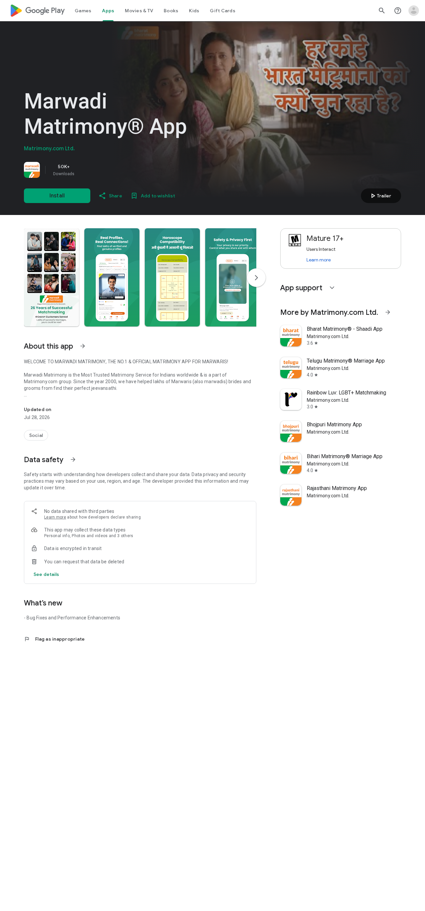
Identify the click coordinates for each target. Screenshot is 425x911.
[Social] (36, 435)
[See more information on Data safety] (73, 459)
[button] (51, 277)
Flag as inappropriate (54, 639)
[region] (117, 170)
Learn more (55, 517)
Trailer (380, 196)
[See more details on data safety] (46, 574)
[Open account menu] (414, 11)
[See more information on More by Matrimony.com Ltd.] (388, 312)
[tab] (83, 10)
